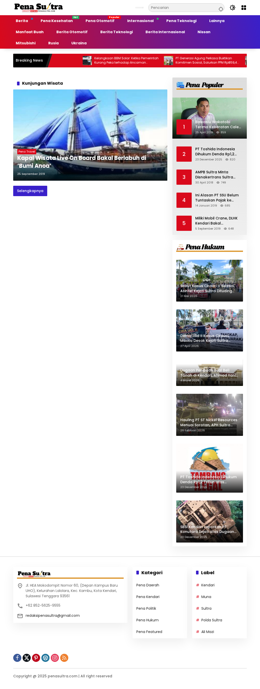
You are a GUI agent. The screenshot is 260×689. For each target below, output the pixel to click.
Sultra (206, 608)
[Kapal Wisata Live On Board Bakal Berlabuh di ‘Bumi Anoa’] (90, 135)
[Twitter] (27, 658)
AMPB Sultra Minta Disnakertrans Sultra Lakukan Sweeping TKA (216, 175)
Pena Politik (146, 608)
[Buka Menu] (244, 8)
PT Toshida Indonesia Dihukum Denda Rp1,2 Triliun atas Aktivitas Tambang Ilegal (215, 152)
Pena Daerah (147, 585)
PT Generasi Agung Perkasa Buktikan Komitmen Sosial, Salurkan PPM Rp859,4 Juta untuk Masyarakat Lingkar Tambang (191, 60)
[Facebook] (17, 658)
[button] (220, 7)
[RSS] (64, 658)
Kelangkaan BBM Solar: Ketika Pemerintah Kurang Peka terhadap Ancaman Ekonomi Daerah (111, 60)
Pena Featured (149, 631)
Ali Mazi (207, 631)
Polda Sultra (211, 620)
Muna (206, 596)
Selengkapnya (30, 190)
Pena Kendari (147, 596)
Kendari (208, 585)
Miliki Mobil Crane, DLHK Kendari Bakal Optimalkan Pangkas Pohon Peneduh (216, 221)
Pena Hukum (147, 620)
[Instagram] (55, 658)
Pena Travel (27, 152)
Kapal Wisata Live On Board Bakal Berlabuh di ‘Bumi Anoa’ (81, 162)
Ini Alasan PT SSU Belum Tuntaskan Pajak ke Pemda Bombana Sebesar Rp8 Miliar (217, 198)
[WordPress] (45, 658)
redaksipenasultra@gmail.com (53, 615)
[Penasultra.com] (38, 7)
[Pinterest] (36, 658)
